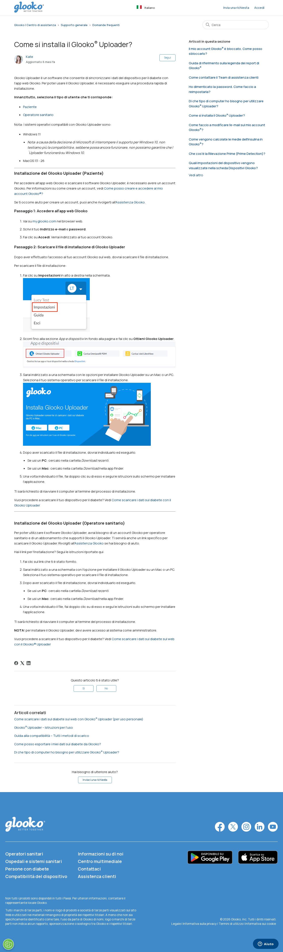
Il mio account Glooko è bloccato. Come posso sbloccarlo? (225, 51)
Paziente (30, 106)
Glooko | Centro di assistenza (35, 25)
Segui (167, 57)
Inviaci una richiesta (95, 780)
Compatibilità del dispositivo (36, 876)
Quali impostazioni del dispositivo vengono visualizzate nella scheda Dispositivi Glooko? (223, 165)
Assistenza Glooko (130, 202)
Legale (176, 924)
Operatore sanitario (38, 114)
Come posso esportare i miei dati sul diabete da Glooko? (57, 744)
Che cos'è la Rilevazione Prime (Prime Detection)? (227, 153)
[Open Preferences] (8, 944)
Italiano (149, 8)
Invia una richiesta (236, 8)
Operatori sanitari (24, 854)
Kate (29, 56)
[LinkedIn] (29, 663)
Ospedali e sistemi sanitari (33, 861)
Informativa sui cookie (260, 924)
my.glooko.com (44, 221)
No (106, 688)
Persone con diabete (27, 869)
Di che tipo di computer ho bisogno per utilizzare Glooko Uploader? (66, 752)
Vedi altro (196, 175)
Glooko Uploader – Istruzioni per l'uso (43, 727)
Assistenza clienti (97, 876)
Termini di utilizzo (231, 924)
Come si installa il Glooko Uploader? (217, 115)
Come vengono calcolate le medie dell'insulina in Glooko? (226, 142)
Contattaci (89, 869)
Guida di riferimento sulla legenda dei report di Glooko (224, 65)
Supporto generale (74, 25)
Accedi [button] (259, 8)
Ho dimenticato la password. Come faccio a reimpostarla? (222, 89)
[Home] (29, 11)
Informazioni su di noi (100, 854)
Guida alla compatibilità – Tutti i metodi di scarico (51, 735)
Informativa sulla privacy (200, 924)
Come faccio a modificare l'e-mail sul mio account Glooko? (227, 127)
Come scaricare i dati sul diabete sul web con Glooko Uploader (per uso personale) (78, 719)
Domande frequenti (106, 25)
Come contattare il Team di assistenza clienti (223, 77)
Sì (83, 688)
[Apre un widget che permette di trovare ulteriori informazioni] (266, 944)
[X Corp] (22, 663)
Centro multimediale (100, 861)
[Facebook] (16, 663)
